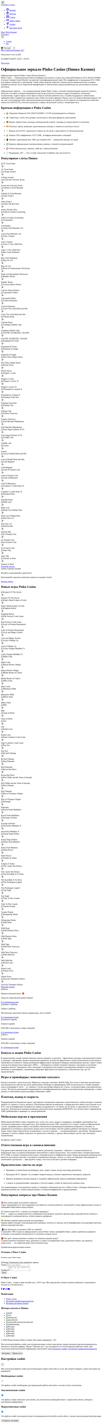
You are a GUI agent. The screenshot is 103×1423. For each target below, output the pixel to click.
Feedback (5, 1270)
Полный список (8, 566)
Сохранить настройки (10, 1421)
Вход (3, 32)
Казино (12, 10)
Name (3, 1265)
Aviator (12, 24)
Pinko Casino (11, 1299)
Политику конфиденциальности (83, 1349)
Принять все (17, 1353)
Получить (5, 63)
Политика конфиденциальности (20, 1301)
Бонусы (12, 14)
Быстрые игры (15, 28)
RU (7, 44)
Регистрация (11, 32)
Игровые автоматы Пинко (17, 1303)
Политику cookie (59, 1349)
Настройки (6, 1353)
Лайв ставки (14, 21)
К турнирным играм (9, 1002)
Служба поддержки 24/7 (13, 50)
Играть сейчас (7, 581)
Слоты (12, 17)
